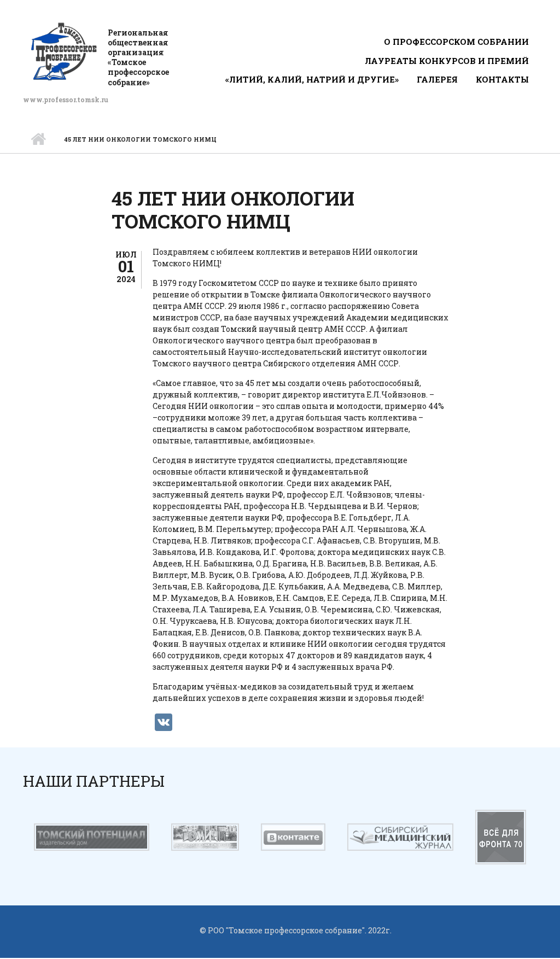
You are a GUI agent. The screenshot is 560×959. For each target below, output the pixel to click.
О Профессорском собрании (456, 41)
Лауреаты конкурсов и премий (447, 60)
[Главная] (64, 51)
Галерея (437, 79)
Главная (38, 139)
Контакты (502, 79)
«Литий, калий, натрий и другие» (312, 79)
